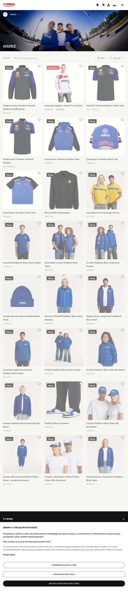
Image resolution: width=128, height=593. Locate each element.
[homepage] (9, 5)
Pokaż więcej (9, 554)
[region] (64, 557)
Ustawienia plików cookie (64, 565)
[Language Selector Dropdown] (114, 4)
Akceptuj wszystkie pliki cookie (64, 583)
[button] (122, 4)
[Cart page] (103, 4)
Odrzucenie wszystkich (64, 574)
